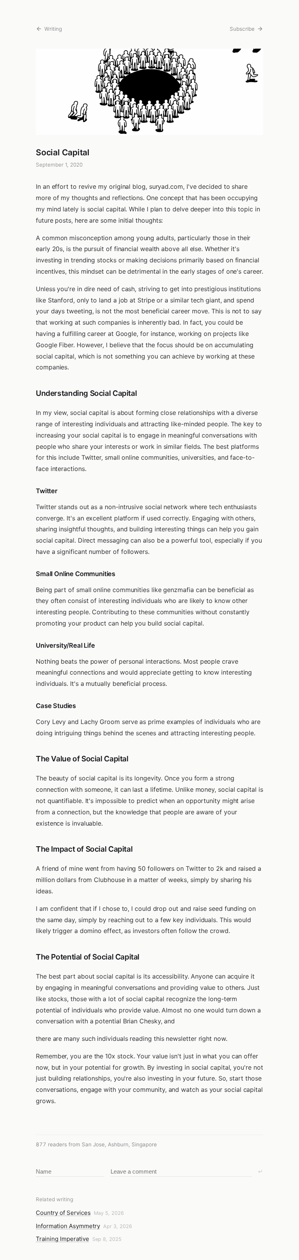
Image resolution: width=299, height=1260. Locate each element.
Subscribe (242, 29)
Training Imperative (62, 1238)
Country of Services (63, 1212)
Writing (53, 29)
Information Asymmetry (68, 1226)
